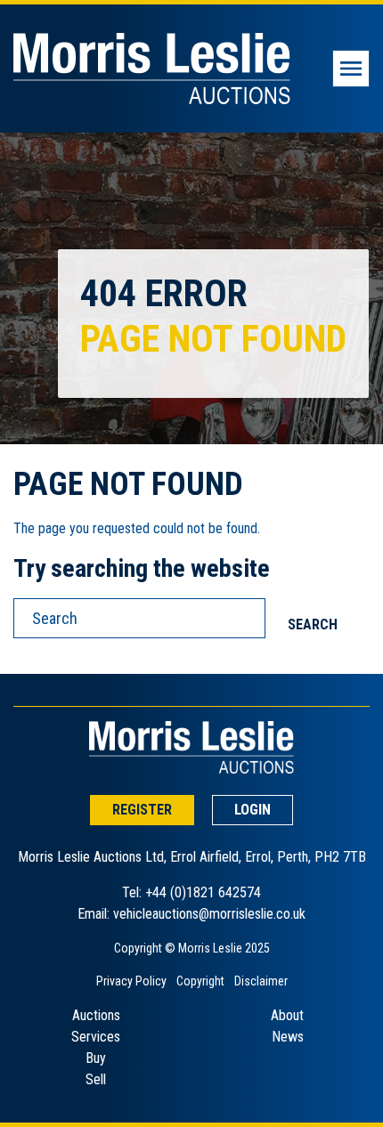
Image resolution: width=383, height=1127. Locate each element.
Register (142, 809)
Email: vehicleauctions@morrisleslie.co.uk (191, 913)
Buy (96, 1058)
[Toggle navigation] (351, 68)
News (288, 1036)
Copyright (200, 981)
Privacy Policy (131, 981)
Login (252, 809)
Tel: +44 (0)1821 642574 (191, 892)
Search (313, 624)
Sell (96, 1079)
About (287, 1015)
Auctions (96, 1015)
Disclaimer (261, 981)
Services (95, 1036)
